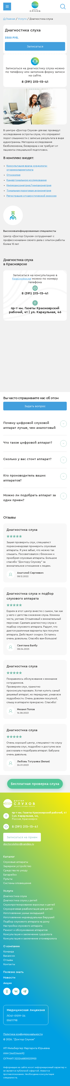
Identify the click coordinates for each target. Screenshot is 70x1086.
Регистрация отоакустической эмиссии (31, 196)
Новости (9, 977)
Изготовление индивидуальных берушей (28, 917)
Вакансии (9, 956)
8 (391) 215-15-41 (35, 81)
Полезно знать (13, 971)
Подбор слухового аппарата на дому (26, 921)
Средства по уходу (15, 870)
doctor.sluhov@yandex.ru (18, 844)
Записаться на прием (22, 837)
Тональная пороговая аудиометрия (29, 190)
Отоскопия (13, 175)
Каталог (9, 856)
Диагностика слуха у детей (20, 900)
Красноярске (21, 278)
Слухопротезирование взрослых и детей (29, 904)
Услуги (8, 890)
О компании (11, 946)
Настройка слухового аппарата (22, 926)
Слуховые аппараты (15, 862)
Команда (8, 951)
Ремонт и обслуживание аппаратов (25, 930)
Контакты (9, 964)
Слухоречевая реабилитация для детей (28, 909)
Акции (7, 983)
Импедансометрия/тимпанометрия (29, 185)
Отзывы (8, 960)
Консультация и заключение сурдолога (27, 934)
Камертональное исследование (27, 180)
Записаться (35, 46)
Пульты (7, 879)
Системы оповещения (17, 883)
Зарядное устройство (17, 866)
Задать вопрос (35, 406)
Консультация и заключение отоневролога (30, 938)
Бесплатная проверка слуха (35, 784)
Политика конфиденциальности (23, 1034)
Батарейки (10, 874)
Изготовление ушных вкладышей (23, 913)
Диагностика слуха (15, 896)
